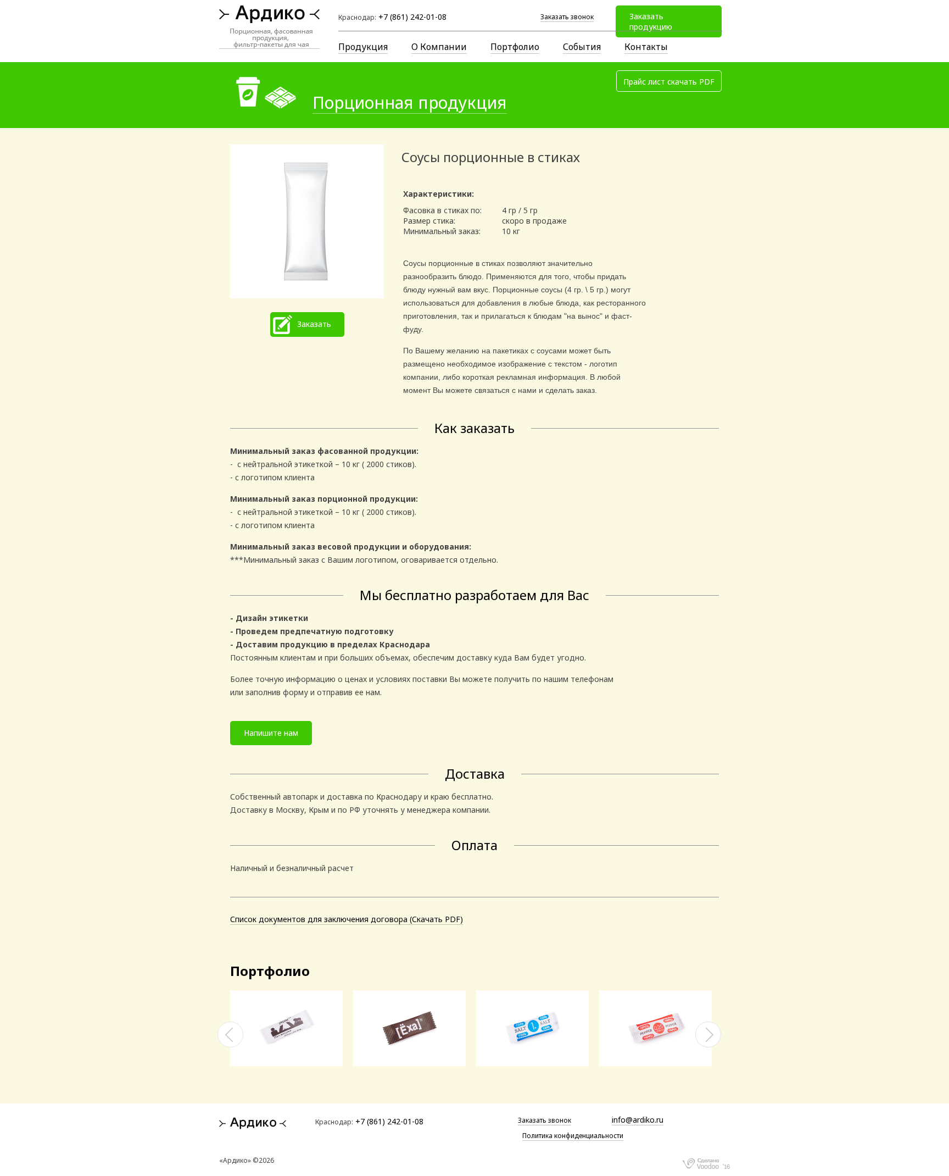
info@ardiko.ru (637, 1119)
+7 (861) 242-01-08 (412, 17)
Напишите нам (271, 733)
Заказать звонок (567, 16)
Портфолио (514, 47)
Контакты (646, 47)
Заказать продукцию (650, 21)
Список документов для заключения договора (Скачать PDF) (346, 919)
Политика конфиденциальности (572, 1135)
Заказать (314, 324)
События (582, 47)
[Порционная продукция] (291, 1063)
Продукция (363, 47)
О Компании (439, 47)
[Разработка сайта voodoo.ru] (706, 1162)
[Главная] (269, 26)
